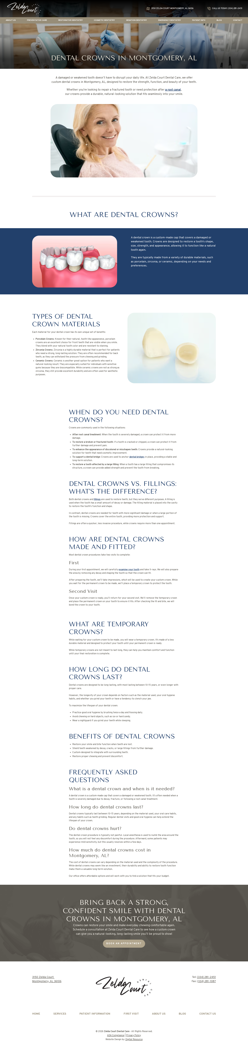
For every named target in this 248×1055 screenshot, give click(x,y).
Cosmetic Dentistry (104, 20)
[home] (24, 8)
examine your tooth (129, 569)
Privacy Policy (133, 1035)
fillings (97, 499)
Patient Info (198, 20)
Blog (219, 20)
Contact (237, 20)
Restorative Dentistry (70, 20)
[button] (11, 20)
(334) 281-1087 (206, 981)
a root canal (173, 90)
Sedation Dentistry (136, 20)
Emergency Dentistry (169, 20)
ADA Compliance (115, 1035)
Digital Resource (134, 1039)
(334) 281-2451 (206, 977)
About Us (11, 20)
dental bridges (136, 457)
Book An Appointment (124, 943)
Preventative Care (37, 20)
